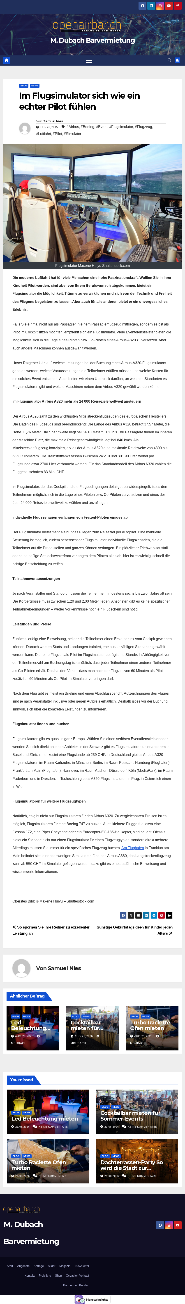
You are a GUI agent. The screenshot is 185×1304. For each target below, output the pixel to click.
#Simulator (72, 134)
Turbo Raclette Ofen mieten (150, 1025)
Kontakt (30, 1275)
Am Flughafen (132, 848)
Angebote (23, 1266)
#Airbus (73, 127)
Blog (24, 85)
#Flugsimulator (121, 127)
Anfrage (39, 1266)
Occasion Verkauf (77, 1275)
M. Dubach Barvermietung (92, 40)
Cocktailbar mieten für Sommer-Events (92, 1028)
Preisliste (45, 1275)
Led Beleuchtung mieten (28, 1028)
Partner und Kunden (76, 1285)
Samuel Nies (53, 121)
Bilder (51, 1266)
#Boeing (87, 127)
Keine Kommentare (53, 1126)
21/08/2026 (23, 1126)
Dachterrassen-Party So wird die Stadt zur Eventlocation (131, 1168)
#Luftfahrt (43, 134)
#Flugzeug (143, 127)
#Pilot (57, 134)
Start (10, 1266)
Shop (58, 1275)
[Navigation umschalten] (89, 60)
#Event (101, 127)
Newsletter (81, 1266)
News (34, 85)
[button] (169, 60)
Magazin (64, 1266)
